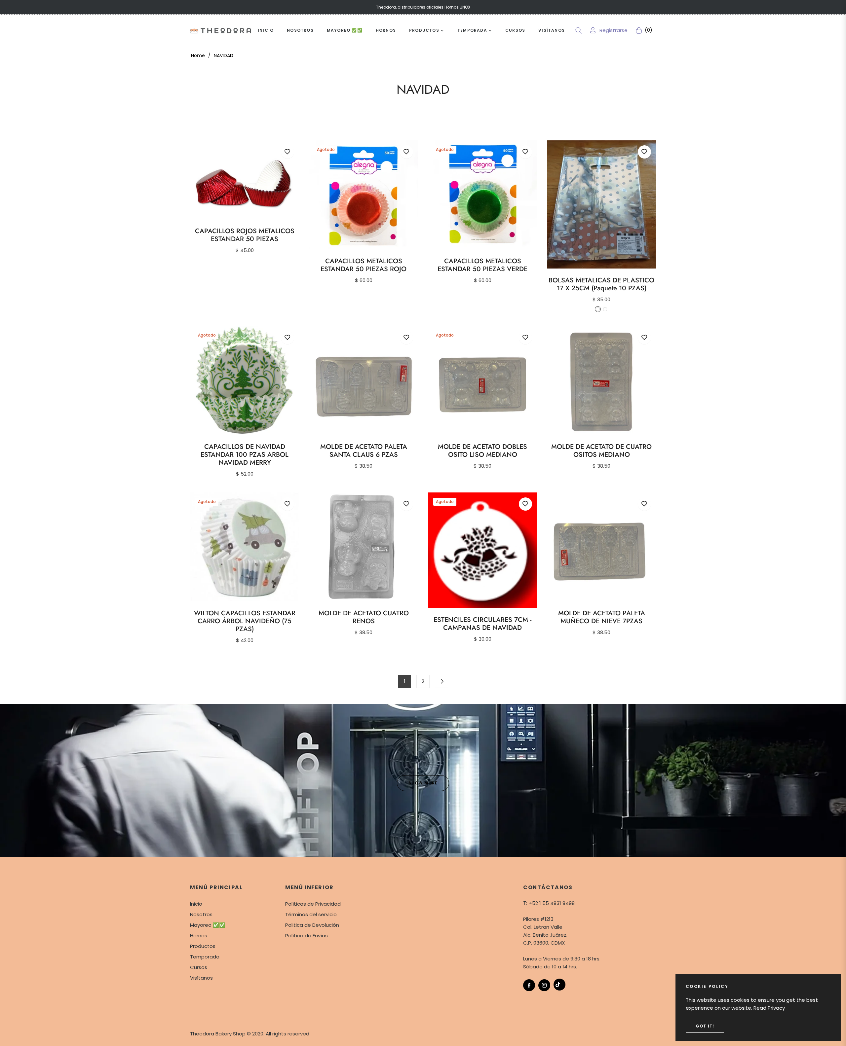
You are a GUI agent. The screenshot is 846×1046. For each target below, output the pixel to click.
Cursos (198, 967)
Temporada (204, 956)
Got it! (705, 1026)
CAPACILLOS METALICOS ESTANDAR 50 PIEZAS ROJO (363, 265)
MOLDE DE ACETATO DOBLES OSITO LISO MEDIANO (482, 451)
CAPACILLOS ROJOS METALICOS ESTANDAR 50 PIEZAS (244, 235)
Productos (202, 946)
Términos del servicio (311, 914)
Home (198, 55)
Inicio (196, 903)
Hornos (198, 935)
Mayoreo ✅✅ (207, 924)
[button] (578, 30)
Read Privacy (769, 1007)
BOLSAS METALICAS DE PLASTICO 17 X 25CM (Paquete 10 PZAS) (601, 284)
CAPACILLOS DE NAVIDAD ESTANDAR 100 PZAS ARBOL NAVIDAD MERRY (244, 455)
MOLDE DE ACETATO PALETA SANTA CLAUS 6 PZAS (363, 451)
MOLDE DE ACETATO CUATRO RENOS (364, 617)
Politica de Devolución (312, 924)
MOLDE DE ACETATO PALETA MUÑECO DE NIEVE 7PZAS (601, 617)
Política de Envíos (306, 935)
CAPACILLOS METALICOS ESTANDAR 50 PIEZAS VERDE (482, 265)
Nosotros (201, 914)
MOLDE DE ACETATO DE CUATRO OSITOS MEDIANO (601, 451)
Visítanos (201, 977)
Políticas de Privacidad (313, 903)
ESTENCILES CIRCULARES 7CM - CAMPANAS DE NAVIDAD (482, 624)
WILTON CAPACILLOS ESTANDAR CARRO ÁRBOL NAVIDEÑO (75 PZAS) (244, 621)
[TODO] (441, 681)
